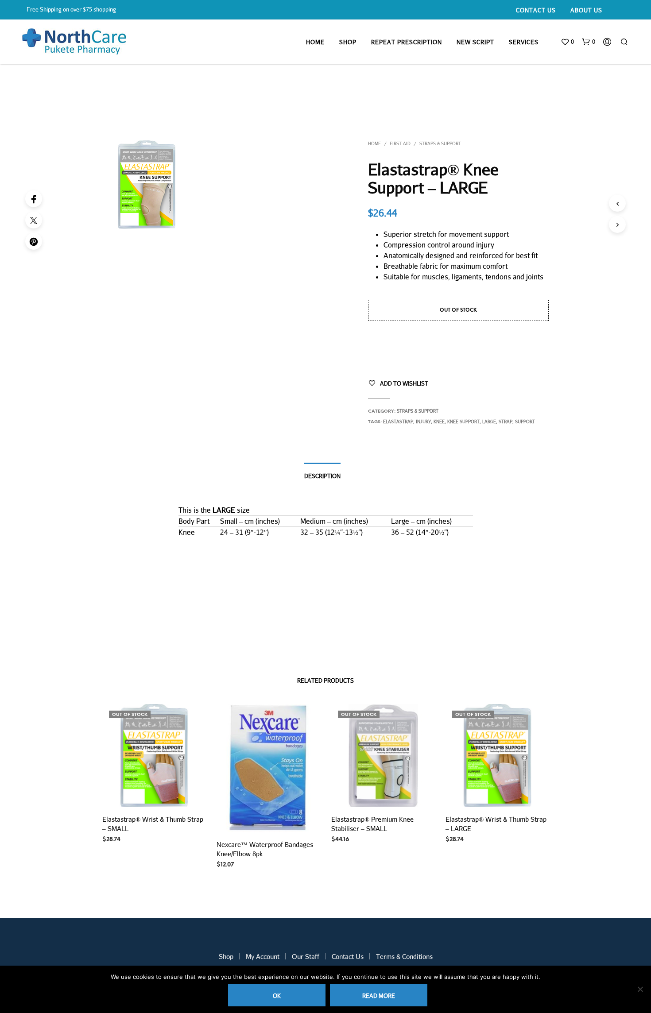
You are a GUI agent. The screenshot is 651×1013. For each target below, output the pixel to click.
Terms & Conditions (404, 956)
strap (505, 421)
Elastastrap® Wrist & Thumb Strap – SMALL (152, 823)
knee (439, 421)
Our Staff (305, 956)
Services (524, 42)
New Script (475, 42)
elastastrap (398, 421)
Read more (378, 995)
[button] (567, 42)
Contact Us (536, 10)
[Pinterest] (33, 241)
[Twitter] (33, 220)
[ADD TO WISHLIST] (154, 794)
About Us (586, 10)
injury (423, 421)
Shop (347, 42)
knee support (463, 421)
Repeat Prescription (406, 42)
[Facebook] (33, 198)
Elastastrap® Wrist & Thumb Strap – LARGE (496, 823)
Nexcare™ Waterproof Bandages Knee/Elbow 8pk (265, 849)
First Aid (400, 143)
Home (315, 42)
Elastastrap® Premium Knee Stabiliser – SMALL (372, 823)
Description (322, 475)
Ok (277, 995)
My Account (262, 956)
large (489, 421)
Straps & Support (440, 143)
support (525, 421)
